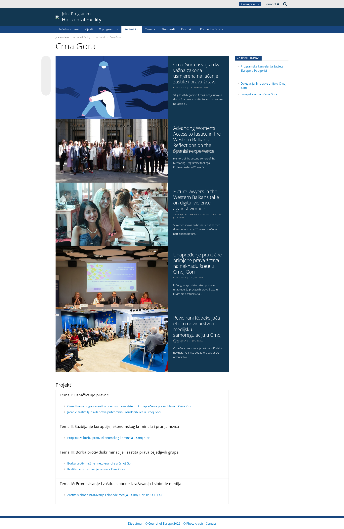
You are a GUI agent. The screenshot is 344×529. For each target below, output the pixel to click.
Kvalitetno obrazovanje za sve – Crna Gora (96, 469)
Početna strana (69, 29)
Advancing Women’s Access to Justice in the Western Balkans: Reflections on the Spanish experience (197, 139)
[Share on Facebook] (46, 76)
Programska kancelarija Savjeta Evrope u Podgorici (262, 68)
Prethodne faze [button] (210, 29)
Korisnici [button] (130, 29)
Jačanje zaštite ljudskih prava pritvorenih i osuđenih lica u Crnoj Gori (114, 412)
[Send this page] (46, 91)
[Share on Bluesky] (46, 61)
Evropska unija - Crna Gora (259, 94)
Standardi (168, 29)
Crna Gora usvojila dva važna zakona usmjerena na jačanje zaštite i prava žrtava (197, 73)
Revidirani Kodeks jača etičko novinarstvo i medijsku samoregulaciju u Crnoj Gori (197, 329)
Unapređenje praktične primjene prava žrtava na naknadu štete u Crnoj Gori (197, 263)
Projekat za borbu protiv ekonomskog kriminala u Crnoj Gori (108, 438)
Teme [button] (148, 29)
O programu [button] (107, 29)
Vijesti (89, 29)
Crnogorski (249, 4)
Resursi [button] (186, 29)
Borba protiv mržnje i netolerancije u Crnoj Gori (100, 463)
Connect (270, 4)
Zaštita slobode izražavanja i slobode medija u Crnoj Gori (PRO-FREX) (114, 495)
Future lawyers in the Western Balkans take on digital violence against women (196, 200)
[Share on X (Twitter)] (46, 68)
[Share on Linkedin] (46, 83)
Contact (211, 523)
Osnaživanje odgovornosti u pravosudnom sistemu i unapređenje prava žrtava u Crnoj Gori (129, 406)
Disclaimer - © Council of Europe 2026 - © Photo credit (166, 523)
